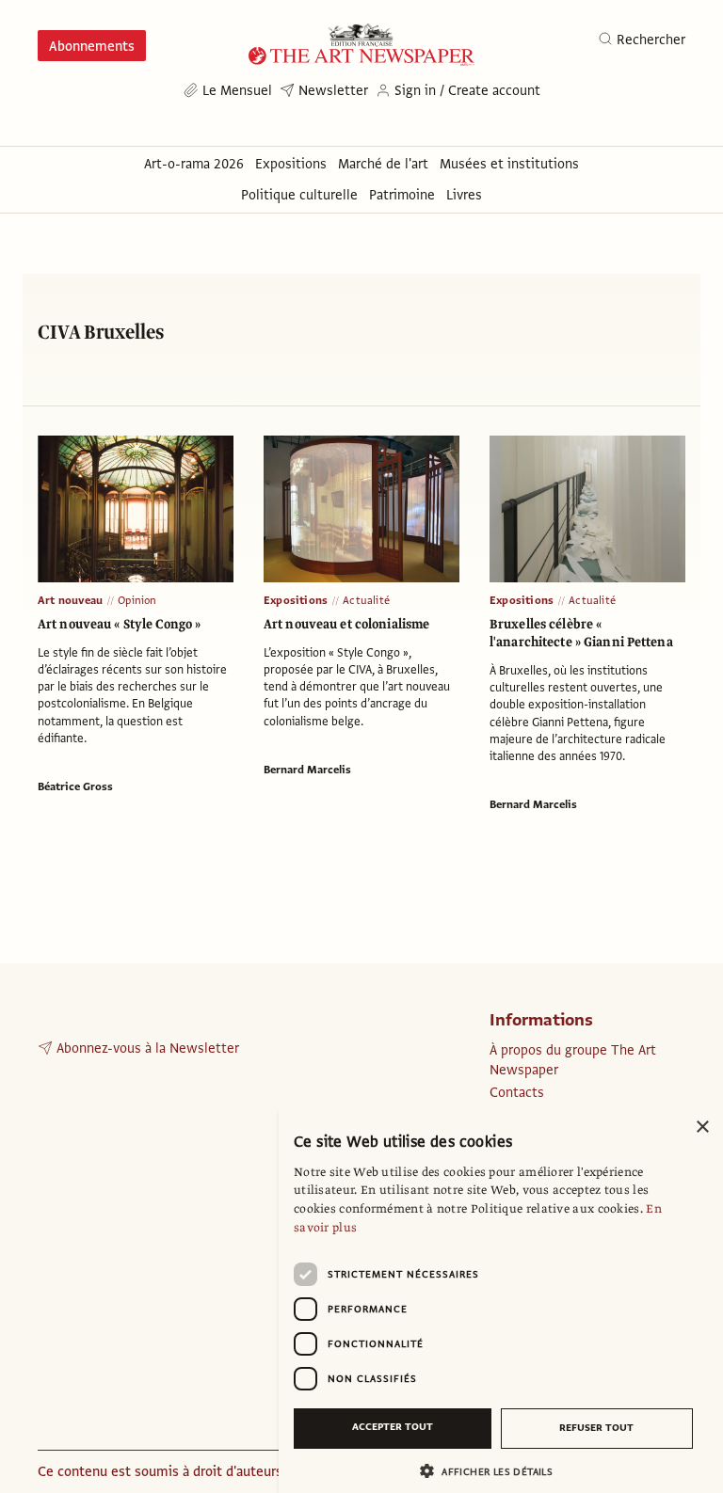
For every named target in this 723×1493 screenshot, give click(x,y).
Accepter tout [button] (392, 1427)
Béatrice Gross (75, 786)
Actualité (366, 600)
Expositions (296, 600)
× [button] (702, 1127)
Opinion (137, 600)
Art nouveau (70, 600)
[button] (493, 1471)
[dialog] (501, 1300)
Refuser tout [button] (596, 1428)
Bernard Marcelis (307, 769)
